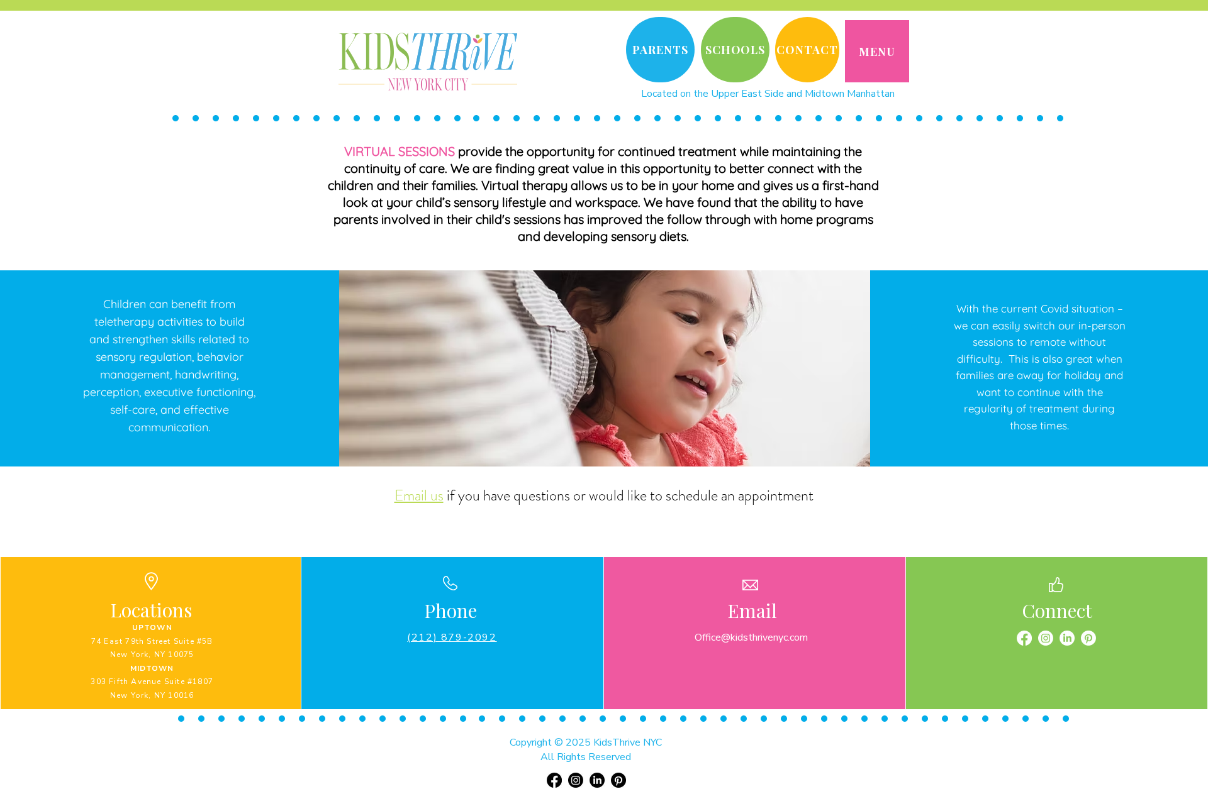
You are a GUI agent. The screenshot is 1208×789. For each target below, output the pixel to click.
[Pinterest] (1088, 638)
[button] (877, 51)
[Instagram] (1045, 638)
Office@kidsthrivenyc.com (751, 637)
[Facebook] (1024, 638)
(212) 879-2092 (451, 637)
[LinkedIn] (1067, 638)
